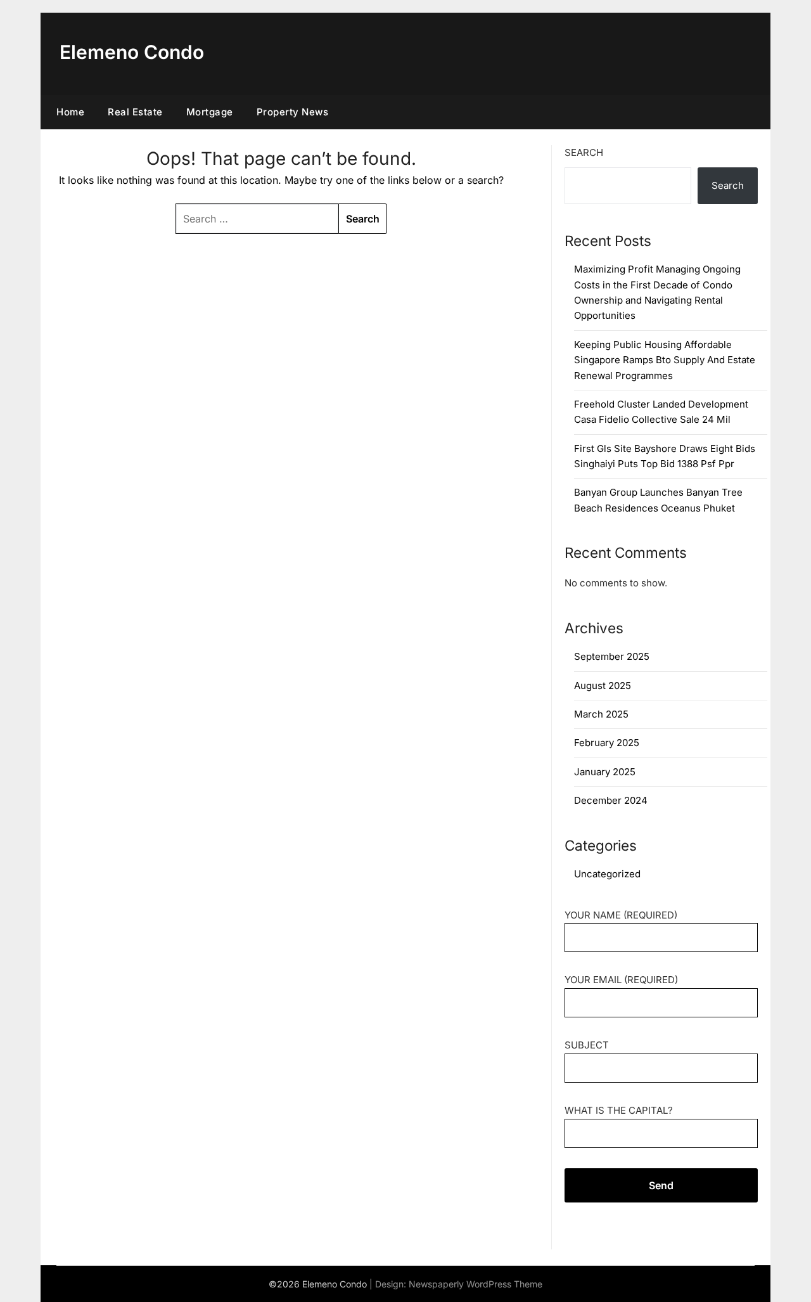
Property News (293, 112)
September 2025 (611, 656)
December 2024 (611, 800)
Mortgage (209, 112)
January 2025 (604, 772)
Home (70, 112)
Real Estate (135, 112)
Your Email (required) (621, 980)
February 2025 (606, 743)
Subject (587, 1045)
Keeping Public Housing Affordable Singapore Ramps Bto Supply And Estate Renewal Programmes (664, 360)
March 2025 (601, 714)
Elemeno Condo (132, 52)
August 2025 (602, 686)
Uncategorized (607, 874)
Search (584, 152)
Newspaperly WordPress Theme (475, 1284)
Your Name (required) (621, 915)
